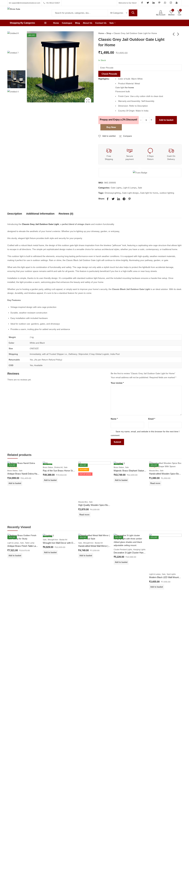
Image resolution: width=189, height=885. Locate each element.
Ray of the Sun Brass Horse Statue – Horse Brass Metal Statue (73, 470)
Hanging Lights (139, 550)
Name (114, 419)
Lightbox (87, 100)
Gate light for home (149, 193)
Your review (117, 383)
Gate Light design (130, 193)
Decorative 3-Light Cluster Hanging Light (133, 552)
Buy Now (111, 127)
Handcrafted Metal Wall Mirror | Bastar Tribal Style (102, 546)
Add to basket (166, 120)
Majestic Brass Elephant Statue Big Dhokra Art (136, 470)
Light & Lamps (129, 187)
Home (101, 33)
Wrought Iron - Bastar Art (57, 540)
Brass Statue (12, 471)
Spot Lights (171, 574)
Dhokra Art (58, 467)
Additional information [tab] (40, 213)
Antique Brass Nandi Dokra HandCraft (25, 473)
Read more (84, 515)
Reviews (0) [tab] (66, 213)
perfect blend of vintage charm (76, 224)
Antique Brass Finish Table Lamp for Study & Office (32, 546)
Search (133, 12)
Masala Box (83, 502)
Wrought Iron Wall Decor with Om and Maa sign (66, 543)
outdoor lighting (167, 193)
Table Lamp (29, 543)
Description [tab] (14, 213)
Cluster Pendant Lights (123, 550)
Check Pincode (109, 74)
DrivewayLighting (113, 193)
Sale (140, 187)
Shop (108, 33)
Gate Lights (116, 187)
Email (151, 419)
